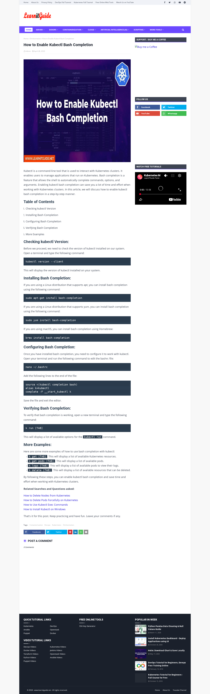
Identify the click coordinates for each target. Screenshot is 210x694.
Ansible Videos (56, 657)
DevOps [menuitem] (52, 29)
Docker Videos (30, 650)
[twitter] (169, 2)
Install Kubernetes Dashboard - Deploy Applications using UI (167, 639)
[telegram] (184, 2)
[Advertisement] (134, 15)
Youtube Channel (179, 690)
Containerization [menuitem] (72, 29)
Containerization (36, 525)
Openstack (54, 629)
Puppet (27, 633)
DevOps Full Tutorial (63, 2)
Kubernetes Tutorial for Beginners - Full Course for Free (165, 676)
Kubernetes (56, 525)
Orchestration (35, 38)
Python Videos (30, 657)
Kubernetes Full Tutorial (83, 2)
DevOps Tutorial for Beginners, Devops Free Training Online (167, 664)
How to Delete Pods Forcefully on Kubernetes (51, 500)
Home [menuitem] (28, 29)
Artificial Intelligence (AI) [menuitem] (114, 29)
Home (26, 2)
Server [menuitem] (39, 29)
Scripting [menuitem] (138, 29)
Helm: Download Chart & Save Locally (166, 650)
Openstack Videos (57, 654)
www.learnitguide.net (42, 690)
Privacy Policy (46, 2)
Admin (28, 51)
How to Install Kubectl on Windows (45, 509)
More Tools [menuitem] (156, 29)
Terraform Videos (31, 654)
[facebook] (164, 2)
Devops (47, 525)
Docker (53, 633)
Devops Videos (30, 646)
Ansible (27, 629)
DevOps (53, 626)
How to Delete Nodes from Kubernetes (47, 495)
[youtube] (179, 2)
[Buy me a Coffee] (146, 47)
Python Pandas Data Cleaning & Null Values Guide (165, 627)
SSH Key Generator (87, 626)
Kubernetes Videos (58, 646)
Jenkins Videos (56, 650)
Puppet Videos (30, 661)
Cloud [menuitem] (91, 29)
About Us (35, 2)
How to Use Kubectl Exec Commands (46, 504)
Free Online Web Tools (104, 2)
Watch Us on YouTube (125, 2)
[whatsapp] (174, 2)
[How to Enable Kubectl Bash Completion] (77, 111)
